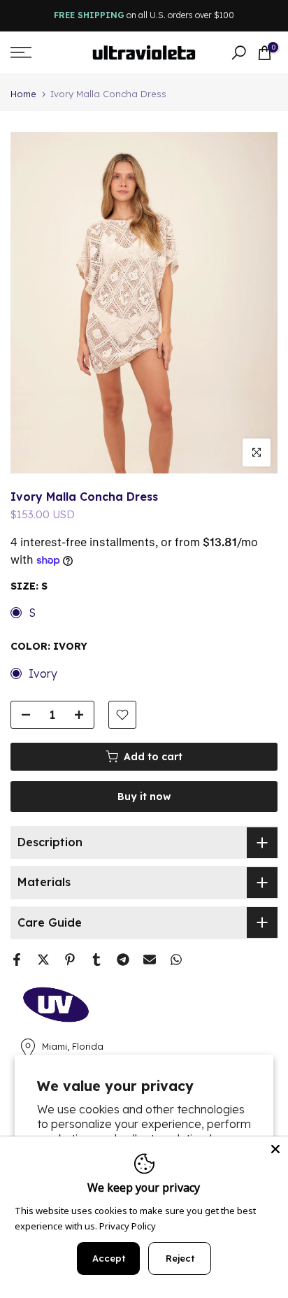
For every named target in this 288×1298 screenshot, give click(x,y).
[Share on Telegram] (123, 959)
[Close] (275, 1149)
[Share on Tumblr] (96, 959)
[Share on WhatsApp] (176, 959)
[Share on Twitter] (43, 959)
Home (23, 94)
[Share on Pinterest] (70, 959)
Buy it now (144, 796)
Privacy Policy (127, 1226)
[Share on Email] (149, 959)
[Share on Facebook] (16, 959)
